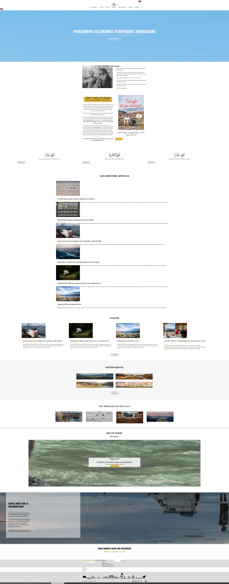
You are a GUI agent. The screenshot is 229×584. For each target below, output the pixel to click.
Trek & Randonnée (64, 264)
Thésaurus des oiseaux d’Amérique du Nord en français (75, 220)
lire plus (24, 348)
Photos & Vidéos (122, 7)
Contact (103, 561)
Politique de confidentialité (107, 564)
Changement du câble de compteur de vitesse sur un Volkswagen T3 (79, 283)
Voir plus (114, 354)
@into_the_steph (120, 551)
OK (52, 583)
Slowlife (114, 7)
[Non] (64, 583)
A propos (130, 7)
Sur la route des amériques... (20, 531)
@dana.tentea (108, 551)
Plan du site (104, 560)
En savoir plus (114, 466)
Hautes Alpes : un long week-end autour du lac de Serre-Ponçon (114, 31)
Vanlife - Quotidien (72, 243)
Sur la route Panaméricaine (62, 243)
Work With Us (85, 569)
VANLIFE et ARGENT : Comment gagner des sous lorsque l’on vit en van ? (185, 341)
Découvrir (21, 162)
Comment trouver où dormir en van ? (69, 304)
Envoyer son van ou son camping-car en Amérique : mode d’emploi (79, 241)
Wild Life (108, 7)
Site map (84, 568)
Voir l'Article (113, 39)
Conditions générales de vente (108, 566)
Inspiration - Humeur (61, 221)
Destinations (94, 7)
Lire (69, 421)
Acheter (119, 139)
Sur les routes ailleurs (64, 200)
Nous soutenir (99, 560)
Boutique (137, 7)
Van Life (101, 7)
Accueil (88, 7)
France (58, 200)
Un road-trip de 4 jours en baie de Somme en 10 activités (75, 199)
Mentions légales (105, 563)
